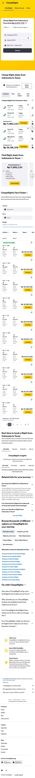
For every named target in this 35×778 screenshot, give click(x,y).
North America (16, 699)
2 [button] (13, 424)
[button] (3, 3)
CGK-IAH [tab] (14, 449)
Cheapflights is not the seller (12, 686)
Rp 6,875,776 (18, 23)
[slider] (33, 227)
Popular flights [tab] (7, 540)
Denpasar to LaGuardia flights (11, 561)
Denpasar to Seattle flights (10, 566)
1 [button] (9, 424)
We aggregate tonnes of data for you (14, 689)
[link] (14, 183)
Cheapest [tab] (6, 94)
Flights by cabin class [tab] (9, 536)
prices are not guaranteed (9, 680)
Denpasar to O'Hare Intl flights (11, 572)
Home (9, 699)
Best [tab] (13, 94)
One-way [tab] (28, 94)
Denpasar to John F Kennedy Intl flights (13, 553)
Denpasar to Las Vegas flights (11, 579)
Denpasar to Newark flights (10, 559)
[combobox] (19, 209)
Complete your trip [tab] (22, 531)
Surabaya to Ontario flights (10, 577)
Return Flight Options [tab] (21, 540)
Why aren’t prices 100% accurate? (13, 692)
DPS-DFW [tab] (6, 449)
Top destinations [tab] (8, 544)
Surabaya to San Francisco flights (12, 574)
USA (24, 699)
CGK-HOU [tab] (23, 449)
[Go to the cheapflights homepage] (13, 3)
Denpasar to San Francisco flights (12, 564)
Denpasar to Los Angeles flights (11, 556)
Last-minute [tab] (20, 94)
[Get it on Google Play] (6, 762)
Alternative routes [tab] (8, 531)
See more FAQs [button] (17, 515)
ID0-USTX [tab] (5, 465)
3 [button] (17, 424)
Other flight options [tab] (25, 536)
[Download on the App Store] (17, 762)
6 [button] (25, 424)
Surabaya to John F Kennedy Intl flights (13, 569)
